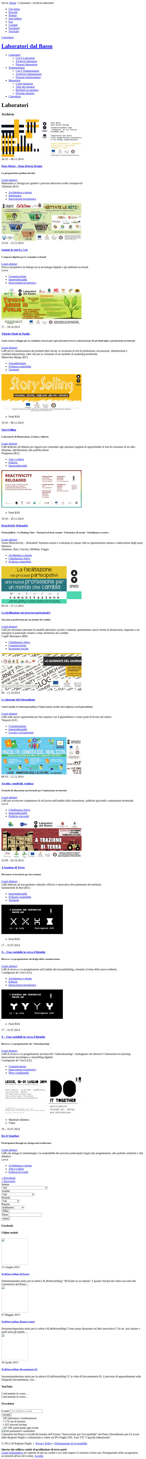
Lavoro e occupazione (21, 732)
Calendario (7, 37)
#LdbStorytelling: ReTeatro (15, 1274)
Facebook (14, 28)
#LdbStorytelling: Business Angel (18, 1321)
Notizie (13, 15)
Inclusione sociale (18, 648)
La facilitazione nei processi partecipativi (25, 612)
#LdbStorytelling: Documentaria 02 (19, 1369)
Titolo (4, 1214)
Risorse (5, 1204)
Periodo (5, 1197)
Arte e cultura (16, 459)
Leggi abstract (9, 180)
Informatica (15, 195)
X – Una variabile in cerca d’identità (23, 952)
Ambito (5, 1191)
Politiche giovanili (19, 816)
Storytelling (15, 18)
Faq (11, 21)
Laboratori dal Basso (27, 46)
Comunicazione (17, 276)
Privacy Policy (44, 1443)
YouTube (14, 31)
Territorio (14, 369)
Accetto (39, 1455)
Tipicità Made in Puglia (15, 333)
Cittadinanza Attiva (19, 558)
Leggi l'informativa (12, 1452)
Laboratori (14, 54)
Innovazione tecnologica (22, 198)
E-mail (5, 1410)
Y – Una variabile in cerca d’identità (23, 1036)
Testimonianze (17, 67)
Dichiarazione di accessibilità (70, 1443)
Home (12, 2)
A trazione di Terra (13, 867)
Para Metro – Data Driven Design (21, 166)
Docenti (13, 12)
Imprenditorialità (18, 279)
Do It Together (10, 1135)
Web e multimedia (19, 1072)
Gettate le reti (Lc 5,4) (14, 249)
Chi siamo (14, 8)
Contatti (13, 24)
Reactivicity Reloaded (14, 525)
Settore (5, 1184)
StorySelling (8, 429)
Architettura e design (20, 192)
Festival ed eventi (18, 1171)
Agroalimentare (17, 363)
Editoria (13, 462)
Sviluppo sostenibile (20, 366)
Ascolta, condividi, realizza (17, 783)
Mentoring (14, 80)
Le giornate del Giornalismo (18, 699)
